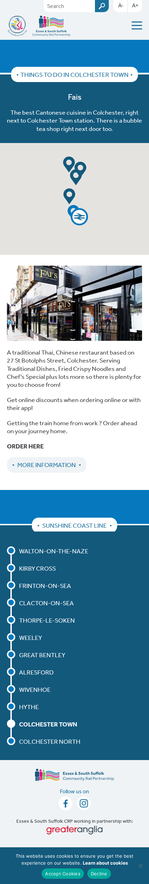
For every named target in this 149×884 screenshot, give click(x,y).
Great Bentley (42, 655)
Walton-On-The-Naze (53, 551)
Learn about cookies (105, 863)
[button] (79, 216)
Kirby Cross (37, 568)
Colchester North (49, 741)
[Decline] (140, 865)
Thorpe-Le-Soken (47, 620)
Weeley (30, 637)
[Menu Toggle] (137, 25)
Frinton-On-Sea (45, 585)
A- (121, 5)
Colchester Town (48, 724)
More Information (46, 464)
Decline (99, 873)
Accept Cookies (62, 873)
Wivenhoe (35, 689)
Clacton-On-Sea (46, 603)
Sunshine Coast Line (74, 525)
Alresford (36, 672)
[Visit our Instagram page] (84, 805)
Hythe (29, 707)
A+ (135, 5)
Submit (102, 6)
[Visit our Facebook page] (66, 805)
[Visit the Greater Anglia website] (74, 830)
